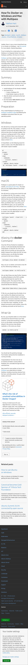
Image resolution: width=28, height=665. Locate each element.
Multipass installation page (8, 112)
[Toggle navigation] (26, 6)
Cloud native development (8, 603)
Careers (17, 624)
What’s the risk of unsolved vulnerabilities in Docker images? (13, 396)
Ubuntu (4, 37)
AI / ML (3, 544)
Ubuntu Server (5, 562)
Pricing (3, 588)
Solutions (4, 592)
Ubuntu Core (4, 555)
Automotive (4, 610)
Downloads (4, 581)
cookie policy (6, 652)
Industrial (11, 610)
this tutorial (23, 46)
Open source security (7, 601)
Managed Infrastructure (7, 598)
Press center (11, 626)
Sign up (6, 454)
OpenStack (4, 529)
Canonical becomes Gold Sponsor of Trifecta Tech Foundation (11, 487)
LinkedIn (16, 31)
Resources (4, 626)
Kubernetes (4, 536)
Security (3, 570)
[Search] (21, 2)
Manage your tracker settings (11, 656)
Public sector (18, 610)
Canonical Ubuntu (6, 2)
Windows (19, 37)
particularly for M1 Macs (12, 186)
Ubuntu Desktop (6, 558)
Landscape (4, 573)
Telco (2, 613)
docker (13, 35)
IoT (2, 551)
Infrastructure (11, 596)
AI (1, 596)
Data (5, 596)
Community (10, 624)
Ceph (2, 532)
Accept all (6, 660)
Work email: (7, 431)
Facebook (9, 31)
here (25, 206)
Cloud (3, 566)
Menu (25, 2)
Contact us (5, 620)
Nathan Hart (11, 23)
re (11, 139)
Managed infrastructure (8, 540)
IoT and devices (18, 601)
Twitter (12, 31)
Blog (22, 624)
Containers (4, 577)
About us (3, 624)
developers (7, 35)
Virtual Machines (11, 37)
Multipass (23, 35)
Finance (7, 613)
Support (3, 584)
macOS (18, 35)
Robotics (3, 547)
